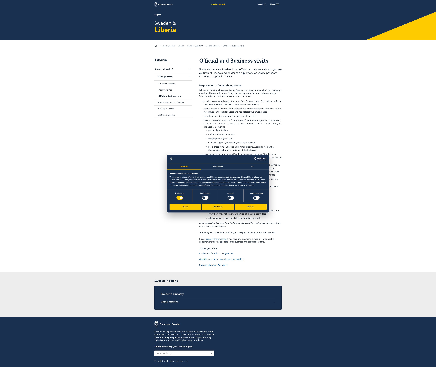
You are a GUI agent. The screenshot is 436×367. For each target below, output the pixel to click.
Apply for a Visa (165, 90)
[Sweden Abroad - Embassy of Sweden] (165, 4)
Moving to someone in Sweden (171, 102)
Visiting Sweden (213, 46)
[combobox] (184, 353)
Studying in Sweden (166, 115)
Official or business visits (170, 96)
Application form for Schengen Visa (216, 253)
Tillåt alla (250, 207)
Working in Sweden (166, 108)
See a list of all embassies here (169, 361)
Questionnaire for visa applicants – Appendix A (221, 259)
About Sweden (168, 46)
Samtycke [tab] (184, 166)
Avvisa (185, 207)
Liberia (181, 46)
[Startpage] (156, 46)
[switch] (205, 198)
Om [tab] (252, 166)
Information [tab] (218, 166)
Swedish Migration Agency (212, 265)
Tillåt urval (218, 207)
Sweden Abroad (218, 4)
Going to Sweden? (195, 46)
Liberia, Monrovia (169, 301)
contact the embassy (216, 239)
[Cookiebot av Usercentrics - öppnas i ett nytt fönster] (257, 159)
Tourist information (167, 83)
